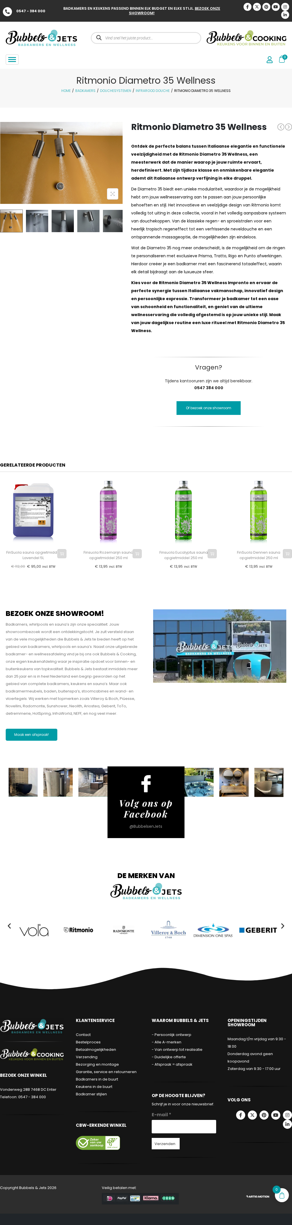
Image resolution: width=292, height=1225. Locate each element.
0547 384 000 (208, 388)
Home (66, 90)
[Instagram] (285, 7)
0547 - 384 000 (30, 11)
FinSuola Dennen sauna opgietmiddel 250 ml (258, 555)
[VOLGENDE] (288, 127)
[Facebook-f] (240, 1115)
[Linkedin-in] (285, 15)
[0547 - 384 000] (7, 11)
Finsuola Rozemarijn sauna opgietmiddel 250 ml (108, 555)
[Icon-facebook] (248, 7)
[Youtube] (276, 7)
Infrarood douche (153, 90)
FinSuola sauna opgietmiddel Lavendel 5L (33, 555)
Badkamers (85, 90)
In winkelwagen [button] (61, 553)
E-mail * (161, 1114)
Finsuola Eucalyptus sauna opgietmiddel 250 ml (183, 555)
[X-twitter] (257, 7)
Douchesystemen (115, 90)
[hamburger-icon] (12, 60)
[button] (9, 925)
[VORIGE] (280, 127)
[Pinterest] (266, 7)
